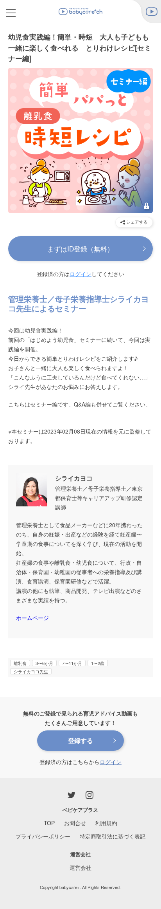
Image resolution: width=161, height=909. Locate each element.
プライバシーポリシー (43, 836)
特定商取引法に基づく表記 (112, 836)
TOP (49, 823)
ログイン (80, 274)
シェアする (136, 222)
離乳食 (20, 663)
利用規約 (106, 823)
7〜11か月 (72, 663)
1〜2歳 (97, 663)
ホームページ (32, 618)
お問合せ (75, 823)
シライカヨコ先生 (31, 671)
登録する (80, 740)
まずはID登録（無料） (80, 248)
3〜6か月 (44, 663)
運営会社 (80, 867)
